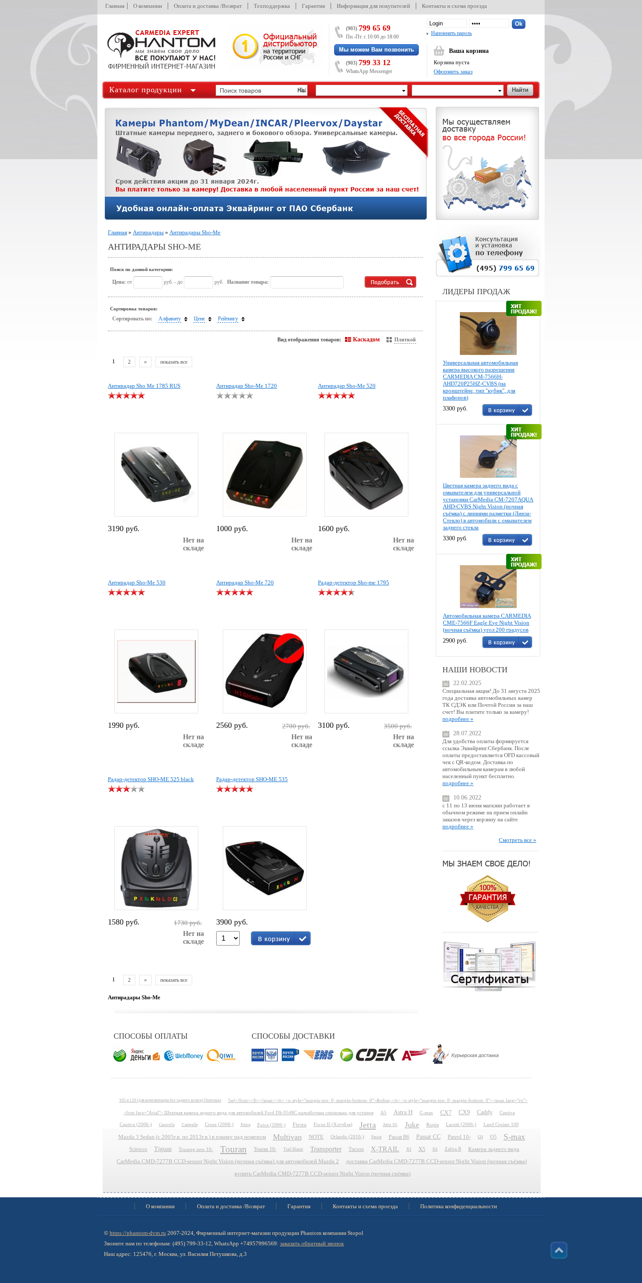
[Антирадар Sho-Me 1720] (265, 475)
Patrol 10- (459, 1137)
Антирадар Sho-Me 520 (347, 385)
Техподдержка (272, 6)
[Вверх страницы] (559, 1250)
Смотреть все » (517, 840)
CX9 (464, 1112)
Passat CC (428, 1136)
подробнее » (457, 719)
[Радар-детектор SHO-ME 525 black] (156, 868)
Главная (114, 6)
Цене (199, 319)
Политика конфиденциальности (458, 1206)
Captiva (507, 1112)
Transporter (326, 1149)
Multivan (287, 1137)
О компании (147, 6)
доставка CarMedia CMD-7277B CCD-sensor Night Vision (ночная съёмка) (436, 1161)
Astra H (403, 1112)
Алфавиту (170, 319)
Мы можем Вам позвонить (376, 49)
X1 (408, 1149)
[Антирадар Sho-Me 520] (366, 475)
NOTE (316, 1137)
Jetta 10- (390, 1124)
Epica (245, 1124)
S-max (514, 1136)
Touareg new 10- (196, 1149)
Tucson (356, 1149)
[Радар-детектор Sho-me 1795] (366, 671)
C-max (426, 1112)
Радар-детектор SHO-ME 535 (252, 779)
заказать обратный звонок (312, 1243)
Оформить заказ (453, 71)
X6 (435, 1149)
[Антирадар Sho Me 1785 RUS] (156, 475)
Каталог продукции (145, 89)
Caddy (485, 1112)
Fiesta (300, 1125)
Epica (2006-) (271, 1124)
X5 (421, 1149)
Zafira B (453, 1149)
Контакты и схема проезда (454, 6)
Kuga (432, 1125)
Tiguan (163, 1149)
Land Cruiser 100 (501, 1124)
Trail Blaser (293, 1149)
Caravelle (190, 1124)
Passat (376, 1137)
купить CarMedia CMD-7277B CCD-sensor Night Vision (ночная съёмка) (323, 1174)
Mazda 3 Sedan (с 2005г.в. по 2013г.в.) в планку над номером (192, 1137)
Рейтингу (228, 319)
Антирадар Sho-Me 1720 (246, 385)
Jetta (367, 1125)
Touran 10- (265, 1149)
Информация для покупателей (373, 6)
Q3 (480, 1136)
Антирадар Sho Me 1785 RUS (144, 385)
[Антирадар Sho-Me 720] (265, 671)
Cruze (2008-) (219, 1124)
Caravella (167, 1125)
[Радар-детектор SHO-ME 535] (265, 868)
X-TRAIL (385, 1149)
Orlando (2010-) (347, 1136)
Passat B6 (399, 1137)
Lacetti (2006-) (461, 1124)
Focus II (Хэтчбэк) (333, 1124)
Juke (412, 1124)
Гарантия (313, 6)
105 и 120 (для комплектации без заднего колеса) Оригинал (170, 1100)
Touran (233, 1149)
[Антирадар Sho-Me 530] (156, 671)
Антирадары (148, 232)
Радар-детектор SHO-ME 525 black (151, 779)
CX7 (446, 1112)
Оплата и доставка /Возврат (208, 6)
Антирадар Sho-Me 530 (137, 582)
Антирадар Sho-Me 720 (245, 582)
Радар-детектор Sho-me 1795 (353, 582)
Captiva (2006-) (136, 1124)
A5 (383, 1112)
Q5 (493, 1137)
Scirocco (138, 1149)
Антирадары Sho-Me (195, 232)
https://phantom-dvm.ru (138, 1233)
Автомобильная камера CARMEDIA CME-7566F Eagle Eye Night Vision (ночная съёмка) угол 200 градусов (487, 622)
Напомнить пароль (451, 33)
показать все (173, 362)
